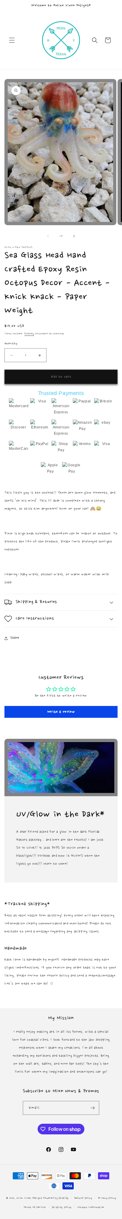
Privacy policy (107, 1198)
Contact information (91, 1207)
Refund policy (83, 1198)
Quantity (10, 344)
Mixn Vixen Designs (29, 1198)
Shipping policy (62, 1207)
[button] (11, 40)
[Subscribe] (92, 1108)
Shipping (29, 333)
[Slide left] (47, 236)
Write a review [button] (61, 712)
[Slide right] (74, 236)
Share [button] (14, 638)
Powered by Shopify (55, 1198)
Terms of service (34, 1207)
